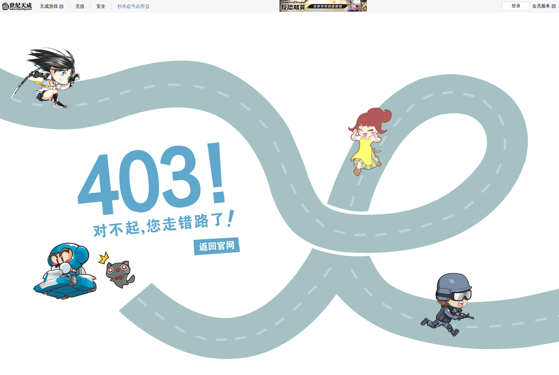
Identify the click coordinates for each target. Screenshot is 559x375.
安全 (100, 6)
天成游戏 (49, 6)
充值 (79, 6)
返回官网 (216, 246)
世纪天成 (17, 6)
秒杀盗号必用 (131, 6)
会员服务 (541, 6)
